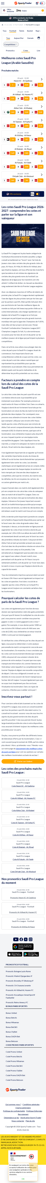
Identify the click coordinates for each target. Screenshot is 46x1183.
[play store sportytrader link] (31, 954)
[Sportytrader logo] (23, 1089)
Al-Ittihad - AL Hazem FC (23, 94)
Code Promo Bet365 (14, 1066)
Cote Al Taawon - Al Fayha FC (23, 822)
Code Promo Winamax (15, 1061)
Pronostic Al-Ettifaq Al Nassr (23, 927)
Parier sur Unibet (24, 761)
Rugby (38, 31)
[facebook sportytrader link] (21, 939)
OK (23, 1179)
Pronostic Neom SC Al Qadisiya (23, 897)
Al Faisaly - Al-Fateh (23, 162)
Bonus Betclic (11, 1018)
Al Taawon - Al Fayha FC (23, 122)
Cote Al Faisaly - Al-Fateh (23, 859)
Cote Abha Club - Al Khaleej (23, 810)
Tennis (21, 31)
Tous (4, 31)
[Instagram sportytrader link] (30, 939)
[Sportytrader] (2, 25)
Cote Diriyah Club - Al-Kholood (23, 871)
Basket (30, 31)
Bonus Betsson (12, 1041)
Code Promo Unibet (14, 1052)
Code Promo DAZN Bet (15, 1075)
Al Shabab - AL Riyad (23, 149)
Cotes (25, 50)
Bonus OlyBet (11, 1032)
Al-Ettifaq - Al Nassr (23, 135)
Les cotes (9, 25)
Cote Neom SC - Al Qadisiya (23, 786)
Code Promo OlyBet (14, 1070)
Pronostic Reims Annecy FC (17, 1002)
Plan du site (30, 1121)
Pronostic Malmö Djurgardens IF (19, 976)
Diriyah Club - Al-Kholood (23, 176)
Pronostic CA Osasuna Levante (18, 985)
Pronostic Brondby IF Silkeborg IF (19, 981)
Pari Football (19, 25)
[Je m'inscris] (37, 3)
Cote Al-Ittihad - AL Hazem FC (23, 798)
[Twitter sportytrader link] (25, 939)
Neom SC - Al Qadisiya (23, 81)
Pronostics (10, 50)
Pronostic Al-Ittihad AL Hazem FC (23, 912)
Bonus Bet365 (11, 1027)
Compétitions (9, 44)
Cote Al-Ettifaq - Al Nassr (23, 835)
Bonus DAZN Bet (13, 1036)
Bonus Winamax (12, 1022)
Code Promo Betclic (14, 1056)
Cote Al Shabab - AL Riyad (23, 847)
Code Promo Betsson (14, 1080)
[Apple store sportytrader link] (15, 954)
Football (12, 31)
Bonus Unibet (11, 1013)
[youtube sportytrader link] (16, 939)
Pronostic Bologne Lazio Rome (18, 971)
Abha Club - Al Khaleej (23, 108)
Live (38, 50)
